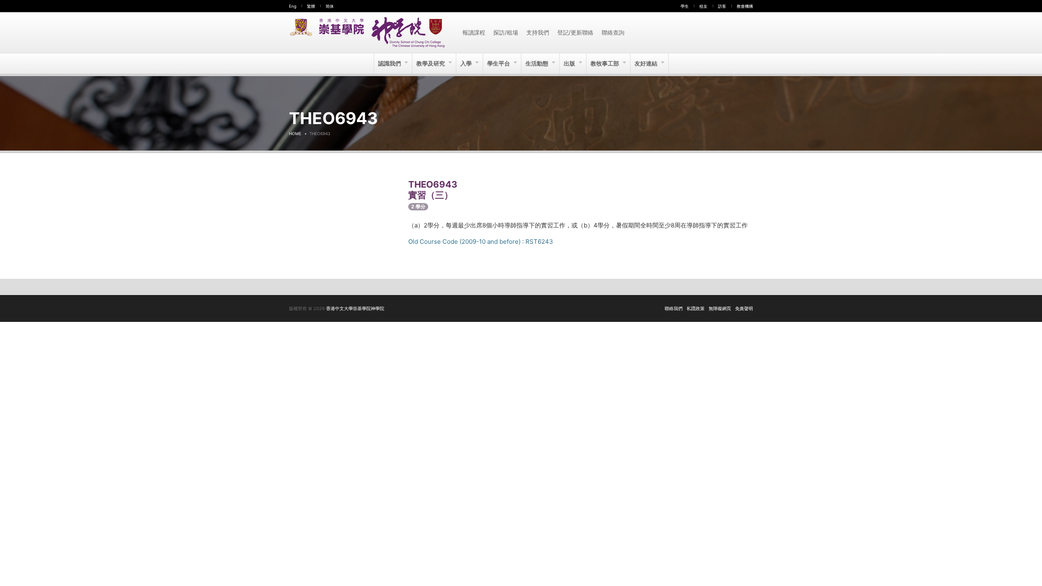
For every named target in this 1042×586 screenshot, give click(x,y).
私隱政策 (696, 308)
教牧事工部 (605, 63)
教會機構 (745, 6)
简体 (330, 6)
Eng (292, 6)
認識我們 (390, 63)
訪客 (722, 6)
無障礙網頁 (720, 308)
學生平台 (499, 63)
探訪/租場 (505, 32)
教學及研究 (431, 63)
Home (295, 133)
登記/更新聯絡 (575, 32)
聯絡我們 (674, 308)
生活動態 (537, 63)
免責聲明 (744, 308)
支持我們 (537, 32)
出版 (570, 63)
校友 (703, 6)
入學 (466, 63)
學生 (685, 6)
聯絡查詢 (613, 32)
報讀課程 (473, 32)
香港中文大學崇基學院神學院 (355, 308)
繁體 (311, 6)
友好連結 (647, 63)
